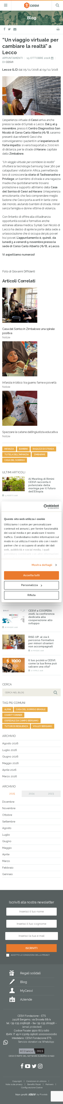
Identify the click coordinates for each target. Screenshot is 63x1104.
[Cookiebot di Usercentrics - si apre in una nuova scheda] (44, 506)
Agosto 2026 (10, 743)
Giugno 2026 (10, 756)
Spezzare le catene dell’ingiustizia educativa (30, 434)
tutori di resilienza (16, 726)
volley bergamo (42, 726)
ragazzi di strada (43, 449)
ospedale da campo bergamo (21, 720)
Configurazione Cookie (32, 1087)
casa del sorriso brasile (31, 709)
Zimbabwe (39, 454)
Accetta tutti (31, 575)
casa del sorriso (14, 460)
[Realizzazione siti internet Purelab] (31, 1095)
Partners (49, 1084)
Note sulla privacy (14, 1084)
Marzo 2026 (9, 776)
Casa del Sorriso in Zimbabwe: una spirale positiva (28, 333)
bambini (23, 449)
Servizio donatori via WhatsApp (36, 1041)
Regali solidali (30, 973)
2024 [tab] (31, 793)
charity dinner (13, 715)
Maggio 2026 (10, 763)
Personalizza (29, 585)
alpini (7, 709)
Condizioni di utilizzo (36, 1081)
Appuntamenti (12, 58)
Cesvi (9, 62)
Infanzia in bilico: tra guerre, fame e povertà (29, 384)
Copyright (17, 1081)
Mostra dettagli (42, 565)
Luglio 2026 (9, 750)
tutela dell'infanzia (16, 454)
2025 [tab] (12, 793)
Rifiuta (31, 595)
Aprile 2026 (9, 769)
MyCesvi (26, 991)
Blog (23, 982)
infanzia (9, 449)
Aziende (26, 999)
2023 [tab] (51, 793)
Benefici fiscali (34, 1084)
